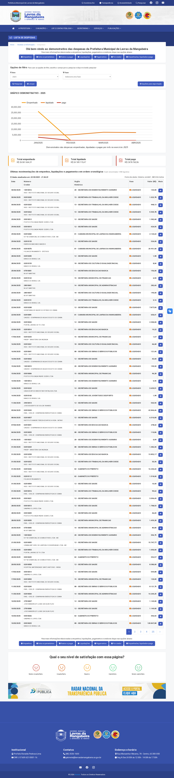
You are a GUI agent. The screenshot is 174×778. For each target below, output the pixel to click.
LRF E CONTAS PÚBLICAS (62, 28)
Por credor (117, 57)
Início (12, 45)
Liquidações (84, 57)
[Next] (160, 632)
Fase (66, 73)
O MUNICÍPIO (41, 28)
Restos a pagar (66, 57)
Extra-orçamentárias (46, 57)
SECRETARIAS (83, 28)
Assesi (77, 775)
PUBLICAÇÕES (114, 28)
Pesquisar (18, 84)
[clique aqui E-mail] (80, 767)
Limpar (32, 84)
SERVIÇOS (98, 28)
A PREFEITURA (24, 28)
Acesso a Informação (26, 45)
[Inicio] (13, 28)
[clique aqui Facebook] (87, 767)
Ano (13, 73)
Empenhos (27, 57)
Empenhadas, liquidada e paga (140, 57)
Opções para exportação (151, 84)
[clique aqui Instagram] (93, 767)
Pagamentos (101, 57)
